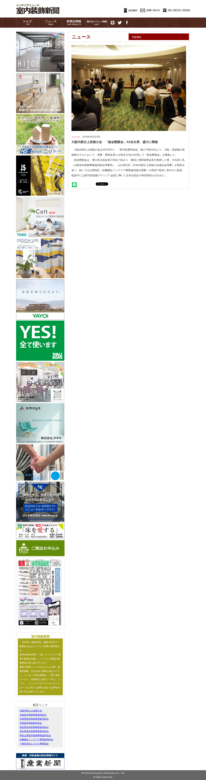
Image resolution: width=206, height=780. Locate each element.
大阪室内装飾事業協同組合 (33, 714)
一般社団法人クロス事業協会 (34, 743)
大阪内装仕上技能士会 (30, 710)
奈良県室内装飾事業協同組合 (34, 731)
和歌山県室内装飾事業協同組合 (35, 735)
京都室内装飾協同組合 (30, 723)
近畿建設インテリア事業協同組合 (36, 739)
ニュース (75, 137)
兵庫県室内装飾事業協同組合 (34, 718)
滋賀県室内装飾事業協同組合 (34, 727)
